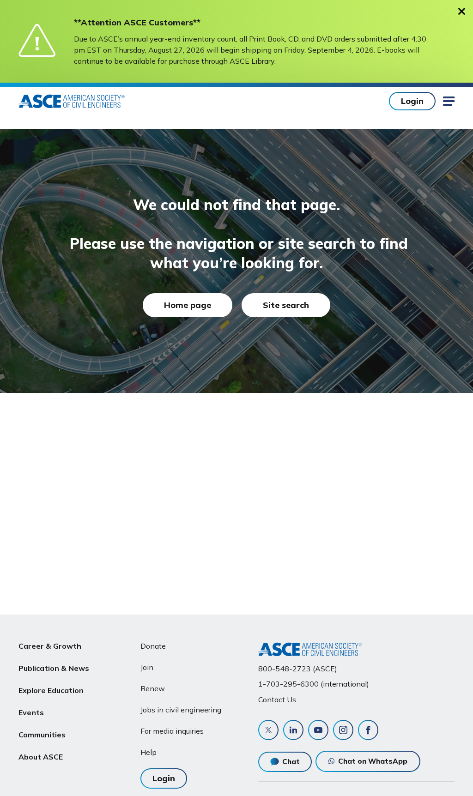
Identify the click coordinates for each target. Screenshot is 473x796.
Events (31, 712)
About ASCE (40, 756)
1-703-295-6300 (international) (313, 683)
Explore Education (51, 690)
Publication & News (53, 668)
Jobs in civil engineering (180, 709)
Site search (286, 305)
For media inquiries (172, 731)
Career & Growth (49, 646)
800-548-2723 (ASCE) (297, 668)
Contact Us (277, 699)
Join (146, 667)
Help (148, 752)
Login (412, 101)
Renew (152, 688)
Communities (42, 734)
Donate (153, 646)
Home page (187, 305)
